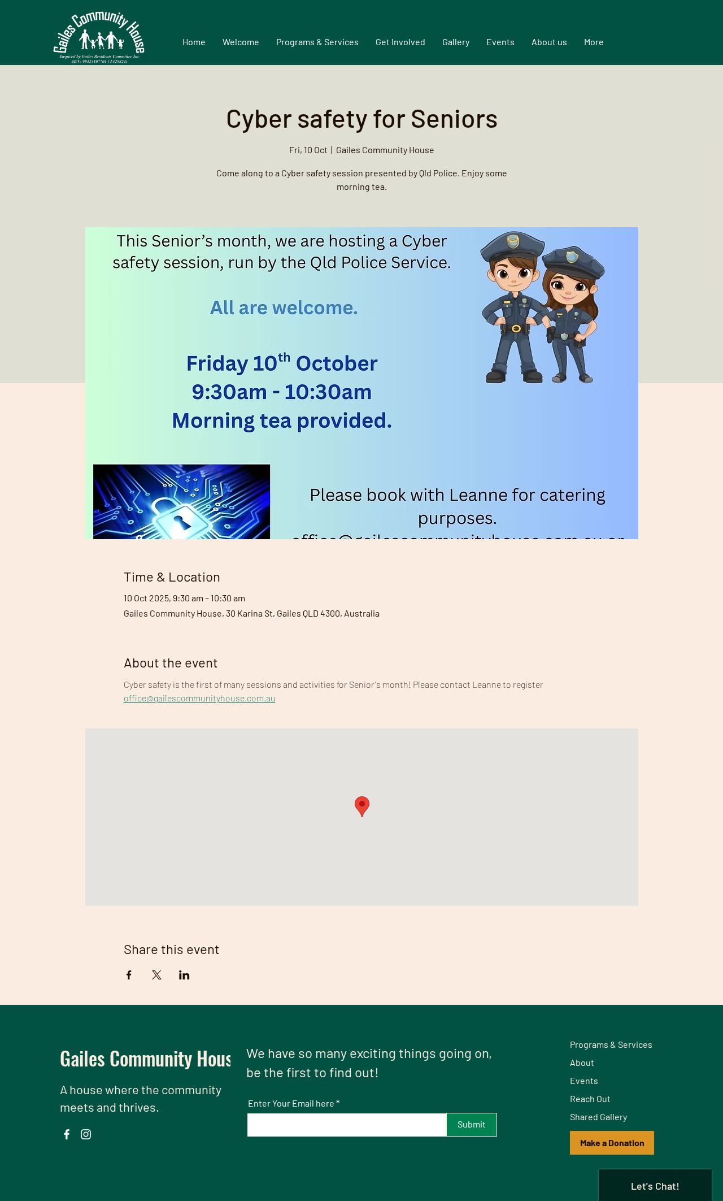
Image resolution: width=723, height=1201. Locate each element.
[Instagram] (86, 1134)
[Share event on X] (156, 974)
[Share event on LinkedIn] (184, 974)
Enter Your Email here (291, 1103)
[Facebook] (66, 1134)
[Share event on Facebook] (129, 974)
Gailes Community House (151, 1057)
